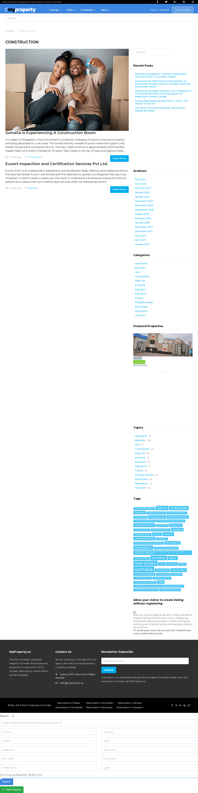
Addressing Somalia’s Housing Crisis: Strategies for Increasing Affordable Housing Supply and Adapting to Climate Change (163, 94)
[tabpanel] (163, 351)
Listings (53, 9)
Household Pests (144, 538)
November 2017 (144, 231)
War (160, 582)
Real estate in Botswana (99, 707)
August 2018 (142, 214)
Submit (108, 669)
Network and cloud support (166, 548)
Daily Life (140, 280)
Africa (162, 508)
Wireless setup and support (146, 590)
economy (175, 525)
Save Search (13, 789)
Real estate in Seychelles (99, 703)
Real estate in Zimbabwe (68, 707)
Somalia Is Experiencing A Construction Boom (50, 132)
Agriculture (141, 263)
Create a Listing (182, 10)
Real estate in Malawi (68, 703)
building (139, 512)
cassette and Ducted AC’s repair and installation (167, 513)
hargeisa (177, 529)
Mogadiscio (172, 542)
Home (11, 31)
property (158, 558)
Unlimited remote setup (144, 574)
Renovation (141, 311)
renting (172, 563)
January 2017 (142, 244)
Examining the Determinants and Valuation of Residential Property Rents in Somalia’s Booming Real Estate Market (162, 84)
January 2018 (142, 222)
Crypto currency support (144, 521)
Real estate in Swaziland (129, 707)
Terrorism (140, 315)
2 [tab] (165, 372)
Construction (35, 157)
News (104, 9)
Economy (140, 285)
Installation (162, 539)
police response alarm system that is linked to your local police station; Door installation (160, 552)
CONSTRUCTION (177, 516)
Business (33, 188)
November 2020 (144, 205)
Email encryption (142, 530)
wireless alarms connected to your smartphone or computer (159, 586)
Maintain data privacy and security (149, 543)
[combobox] (48, 731)
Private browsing (141, 558)
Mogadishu (143, 547)
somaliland (162, 570)
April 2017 (140, 240)
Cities (70, 9)
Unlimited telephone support (169, 574)
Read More (119, 158)
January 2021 (142, 196)
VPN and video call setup (145, 582)
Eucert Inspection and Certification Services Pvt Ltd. (56, 164)
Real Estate (141, 306)
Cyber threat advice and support (171, 521)
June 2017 (140, 235)
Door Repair (161, 525)
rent (161, 563)
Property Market (144, 302)
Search (190, 54)
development (144, 525)
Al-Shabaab (178, 508)
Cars (137, 272)
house (168, 534)
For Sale (137, 358)
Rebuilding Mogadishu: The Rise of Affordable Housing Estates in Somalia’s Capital (160, 75)
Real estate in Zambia (129, 703)
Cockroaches (157, 516)
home (156, 534)
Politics (139, 298)
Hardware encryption (160, 530)
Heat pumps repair (142, 534)
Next (191, 351)
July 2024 (140, 179)
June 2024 (141, 183)
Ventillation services (162, 578)
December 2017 (144, 227)
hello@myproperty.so (71, 683)
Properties (87, 9)
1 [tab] (160, 372)
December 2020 (144, 201)
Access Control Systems (144, 508)
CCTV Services (140, 517)
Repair (182, 564)
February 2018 (143, 218)
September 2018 (144, 209)
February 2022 (143, 188)
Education (140, 289)
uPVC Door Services (143, 578)
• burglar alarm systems (169, 590)
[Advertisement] (163, 141)
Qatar (172, 558)
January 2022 (142, 192)
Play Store (140, 293)
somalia (144, 569)
